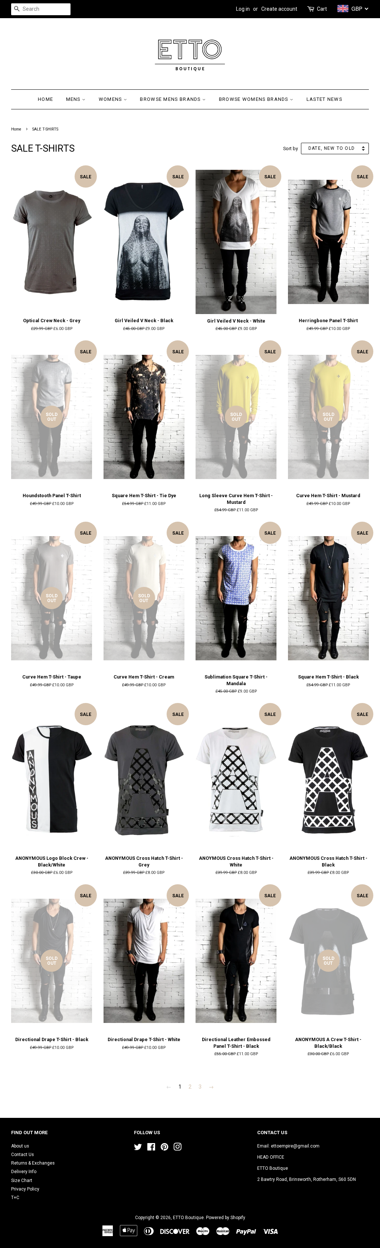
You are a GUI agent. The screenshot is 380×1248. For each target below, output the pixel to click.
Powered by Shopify (225, 1217)
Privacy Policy (25, 1189)
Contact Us (22, 1154)
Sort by (290, 148)
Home (45, 99)
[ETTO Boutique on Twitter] (138, 1148)
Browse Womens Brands (254, 99)
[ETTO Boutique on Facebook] (151, 1148)
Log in (243, 9)
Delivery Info (23, 1171)
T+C (15, 1197)
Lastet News (324, 99)
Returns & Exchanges (33, 1163)
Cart (322, 9)
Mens (74, 99)
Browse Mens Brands (171, 99)
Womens (111, 99)
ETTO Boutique (188, 1217)
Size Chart (21, 1180)
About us (20, 1146)
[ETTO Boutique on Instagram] (177, 1148)
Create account (279, 9)
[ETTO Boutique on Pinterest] (164, 1148)
